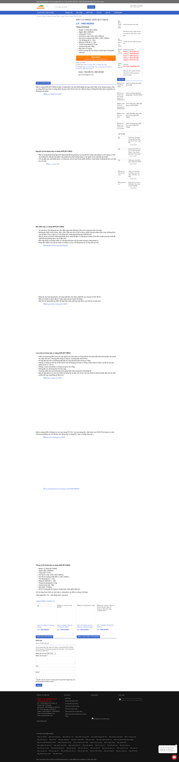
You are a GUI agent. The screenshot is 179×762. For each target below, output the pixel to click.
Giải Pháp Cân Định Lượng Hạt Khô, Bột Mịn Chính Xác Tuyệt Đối (134, 140)
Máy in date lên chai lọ (64, 742)
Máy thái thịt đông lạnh (57, 748)
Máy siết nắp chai (112, 745)
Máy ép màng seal (121, 751)
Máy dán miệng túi (63, 739)
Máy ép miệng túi (109, 751)
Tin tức (99, 13)
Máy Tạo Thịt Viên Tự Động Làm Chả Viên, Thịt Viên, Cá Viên (134, 174)
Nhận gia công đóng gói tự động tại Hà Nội (134, 160)
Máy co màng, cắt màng (80, 592)
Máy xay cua (134, 748)
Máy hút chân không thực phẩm (46, 742)
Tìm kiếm (91, 7)
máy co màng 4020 (54, 89)
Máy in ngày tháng (109, 742)
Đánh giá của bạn (41, 653)
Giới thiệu (89, 13)
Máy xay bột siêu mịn (108, 748)
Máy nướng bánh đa (101, 67)
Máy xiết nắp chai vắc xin (68, 751)
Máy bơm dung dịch (55, 737)
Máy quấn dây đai (88, 745)
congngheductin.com (46, 715)
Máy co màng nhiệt (88, 67)
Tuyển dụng (118, 13)
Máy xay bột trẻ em (122, 748)
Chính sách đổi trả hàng (72, 706)
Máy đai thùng (133, 751)
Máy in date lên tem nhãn (80, 742)
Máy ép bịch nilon (83, 751)
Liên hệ (107, 13)
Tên (37, 666)
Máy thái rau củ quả (43, 748)
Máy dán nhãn (90, 739)
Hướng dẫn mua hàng (71, 703)
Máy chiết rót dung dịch (82, 737)
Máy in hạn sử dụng (96, 742)
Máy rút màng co (100, 745)
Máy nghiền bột (121, 742)
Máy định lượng (57, 753)
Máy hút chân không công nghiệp (124, 739)
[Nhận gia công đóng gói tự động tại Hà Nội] (122, 164)
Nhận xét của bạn (42, 655)
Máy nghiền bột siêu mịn (44, 745)
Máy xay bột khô (95, 748)
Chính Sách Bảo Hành (71, 701)
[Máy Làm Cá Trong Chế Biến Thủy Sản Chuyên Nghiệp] (122, 183)
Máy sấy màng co (88, 68)
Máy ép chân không (96, 751)
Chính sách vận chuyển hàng (73, 711)
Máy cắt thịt (52, 739)
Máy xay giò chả (42, 751)
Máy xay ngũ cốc (54, 751)
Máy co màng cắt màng (49, 16)
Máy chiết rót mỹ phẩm (116, 737)
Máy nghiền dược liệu (60, 745)
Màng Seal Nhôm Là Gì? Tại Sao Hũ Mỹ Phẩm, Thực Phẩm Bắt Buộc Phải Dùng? (134, 151)
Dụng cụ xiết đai (42, 737)
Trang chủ (68, 13)
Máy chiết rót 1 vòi (68, 737)
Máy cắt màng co (42, 739)
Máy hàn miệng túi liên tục (104, 739)
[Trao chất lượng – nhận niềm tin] (40, 7)
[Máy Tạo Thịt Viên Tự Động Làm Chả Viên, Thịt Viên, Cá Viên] (122, 173)
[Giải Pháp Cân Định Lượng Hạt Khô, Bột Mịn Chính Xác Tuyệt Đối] (122, 141)
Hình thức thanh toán (71, 709)
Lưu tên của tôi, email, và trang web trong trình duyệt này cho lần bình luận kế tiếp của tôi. (55, 680)
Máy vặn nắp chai (83, 748)
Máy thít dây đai (71, 748)
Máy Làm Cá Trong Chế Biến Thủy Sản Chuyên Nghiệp (134, 184)
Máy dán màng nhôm (77, 739)
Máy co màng (60, 16)
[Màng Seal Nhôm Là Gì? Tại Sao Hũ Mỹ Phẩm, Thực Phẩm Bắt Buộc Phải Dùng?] (122, 152)
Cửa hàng (79, 13)
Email (38, 672)
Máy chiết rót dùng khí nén (99, 737)
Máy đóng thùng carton (44, 753)
